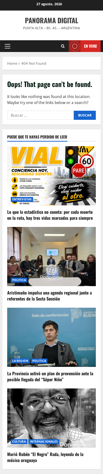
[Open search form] (63, 46)
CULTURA (19, 441)
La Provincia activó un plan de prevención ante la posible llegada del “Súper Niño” (50, 376)
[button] (7, 46)
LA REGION (20, 361)
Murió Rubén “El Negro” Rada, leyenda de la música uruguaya (45, 457)
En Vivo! (90, 46)
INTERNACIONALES (44, 441)
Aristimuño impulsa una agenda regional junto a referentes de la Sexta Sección (49, 295)
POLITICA (19, 280)
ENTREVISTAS (22, 199)
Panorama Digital (51, 20)
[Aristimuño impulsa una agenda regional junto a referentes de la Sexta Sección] (51, 256)
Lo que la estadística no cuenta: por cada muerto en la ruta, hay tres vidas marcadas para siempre (50, 215)
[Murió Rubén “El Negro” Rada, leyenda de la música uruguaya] (51, 418)
